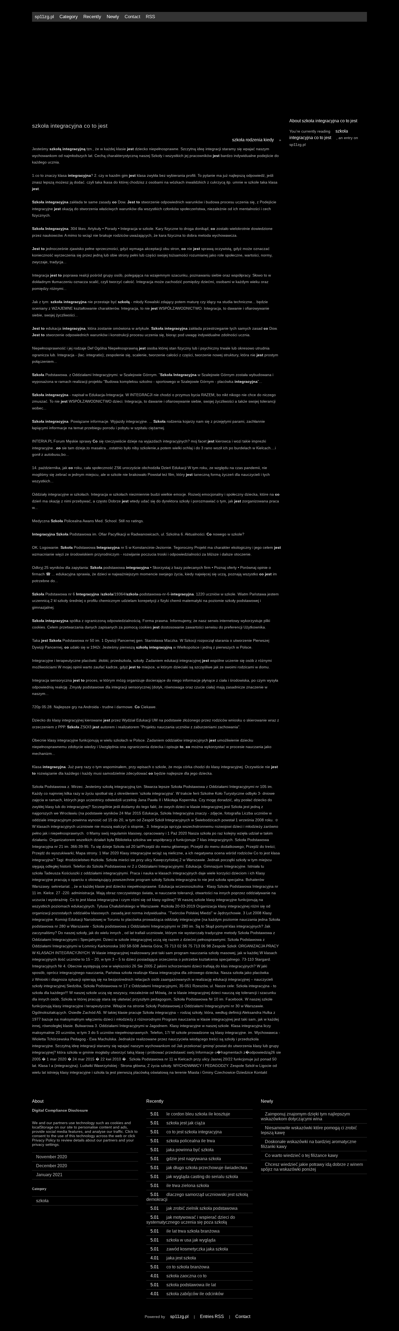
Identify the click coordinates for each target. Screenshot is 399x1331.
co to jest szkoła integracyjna (186, 1132)
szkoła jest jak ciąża (177, 1123)
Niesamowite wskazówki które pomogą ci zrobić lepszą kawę (309, 1130)
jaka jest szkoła (173, 1258)
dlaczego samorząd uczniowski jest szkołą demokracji (197, 1197)
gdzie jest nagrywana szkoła (185, 1158)
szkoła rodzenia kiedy (253, 139)
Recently (92, 16)
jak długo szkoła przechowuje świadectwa (198, 1167)
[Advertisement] (199, 68)
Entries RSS (212, 1316)
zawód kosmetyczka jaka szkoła (189, 1249)
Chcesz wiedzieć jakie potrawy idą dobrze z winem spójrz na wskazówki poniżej (312, 1167)
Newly (113, 16)
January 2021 (49, 1174)
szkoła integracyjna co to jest (318, 134)
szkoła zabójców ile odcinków (187, 1293)
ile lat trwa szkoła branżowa (185, 1231)
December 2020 (51, 1165)
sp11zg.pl (44, 16)
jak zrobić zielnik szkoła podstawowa (193, 1208)
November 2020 (51, 1156)
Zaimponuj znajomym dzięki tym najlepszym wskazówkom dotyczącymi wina (305, 1116)
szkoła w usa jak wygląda (183, 1240)
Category (68, 16)
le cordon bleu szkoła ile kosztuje (190, 1114)
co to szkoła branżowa (179, 1267)
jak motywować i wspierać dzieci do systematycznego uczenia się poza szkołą (190, 1219)
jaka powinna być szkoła (182, 1149)
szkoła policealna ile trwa (182, 1140)
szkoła (42, 1200)
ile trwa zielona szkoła (179, 1185)
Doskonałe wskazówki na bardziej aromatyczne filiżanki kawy (308, 1144)
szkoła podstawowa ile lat (183, 1284)
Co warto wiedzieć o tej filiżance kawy (301, 1155)
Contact (132, 16)
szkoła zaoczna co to (178, 1276)
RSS (150, 16)
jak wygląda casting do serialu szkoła (194, 1176)
